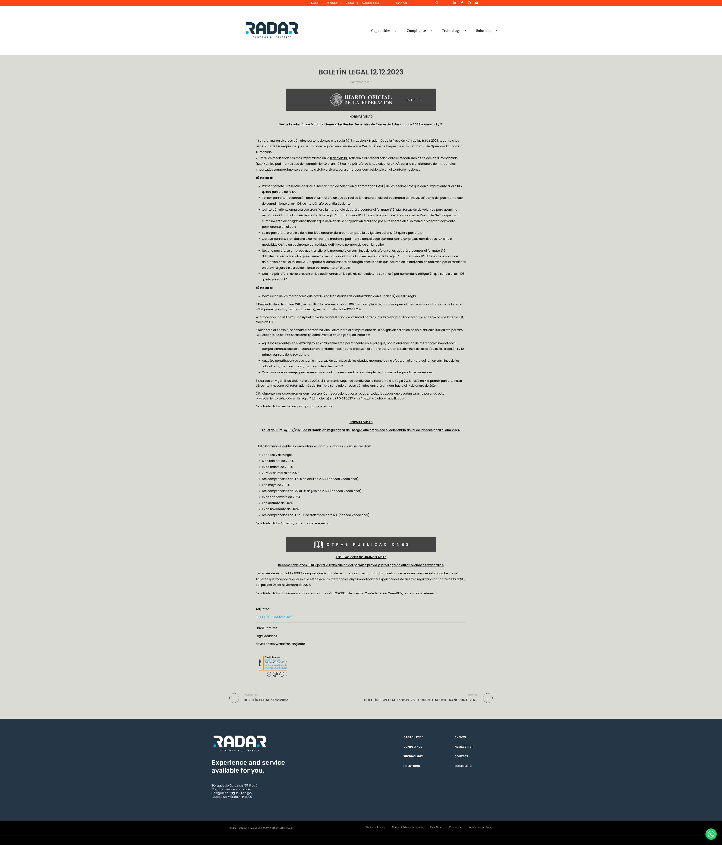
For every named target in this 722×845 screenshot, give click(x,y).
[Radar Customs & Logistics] (272, 29)
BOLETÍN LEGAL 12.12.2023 (274, 617)
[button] (711, 834)
